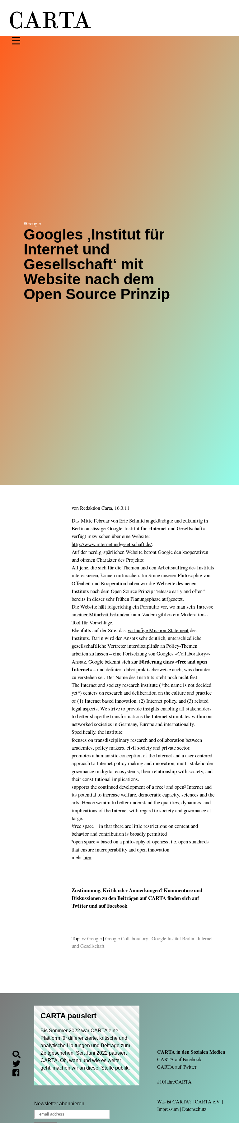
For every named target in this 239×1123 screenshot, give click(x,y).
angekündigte (159, 520)
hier (87, 857)
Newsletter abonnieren (59, 1103)
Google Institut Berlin (173, 938)
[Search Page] (19, 1055)
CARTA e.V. (208, 1101)
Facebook (117, 906)
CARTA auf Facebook (179, 1059)
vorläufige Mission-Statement (158, 630)
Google (94, 938)
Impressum (168, 1109)
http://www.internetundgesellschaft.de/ (112, 544)
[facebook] (18, 1074)
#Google (32, 223)
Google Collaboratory (126, 938)
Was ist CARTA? (174, 1101)
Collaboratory (191, 653)
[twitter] (19, 1064)
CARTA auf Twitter (176, 1066)
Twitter (80, 906)
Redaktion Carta (96, 507)
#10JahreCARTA (174, 1081)
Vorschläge (100, 622)
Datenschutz (194, 1109)
